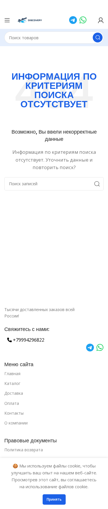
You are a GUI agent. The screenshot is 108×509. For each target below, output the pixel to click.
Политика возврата (23, 449)
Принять (54, 499)
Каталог (12, 383)
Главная (12, 373)
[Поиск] (98, 37)
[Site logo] (30, 20)
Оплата (11, 403)
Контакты (14, 413)
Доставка (13, 393)
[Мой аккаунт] (101, 20)
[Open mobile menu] (7, 20)
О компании (16, 423)
